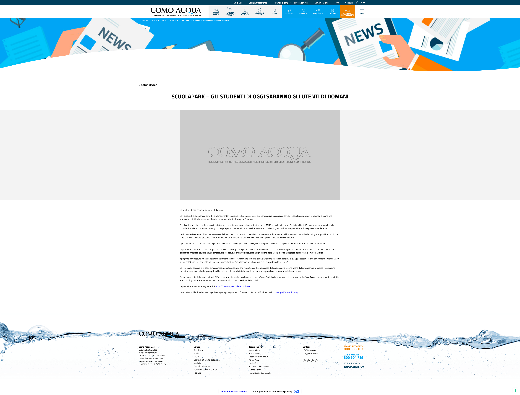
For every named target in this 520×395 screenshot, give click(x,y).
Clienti (196, 356)
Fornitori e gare (281, 2)
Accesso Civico (254, 350)
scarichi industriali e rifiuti (230, 14)
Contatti (349, 2)
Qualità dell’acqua (202, 366)
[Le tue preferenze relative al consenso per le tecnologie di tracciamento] (515, 390)
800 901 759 (353, 357)
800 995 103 (353, 349)
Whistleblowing (254, 353)
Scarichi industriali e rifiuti (205, 369)
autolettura (318, 13)
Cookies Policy (253, 363)
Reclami (333, 13)
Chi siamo (237, 2)
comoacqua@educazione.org (285, 292)
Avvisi (274, 13)
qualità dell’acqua (245, 14)
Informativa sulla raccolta (234, 391)
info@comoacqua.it (310, 350)
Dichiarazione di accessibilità (259, 366)
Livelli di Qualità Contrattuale (259, 372)
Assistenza (289, 13)
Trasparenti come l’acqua (258, 356)
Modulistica (303, 13)
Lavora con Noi (301, 2)
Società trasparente (258, 2)
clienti (215, 14)
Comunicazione (321, 2)
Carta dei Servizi (254, 369)
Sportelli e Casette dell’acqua (207, 359)
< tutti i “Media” (148, 85)
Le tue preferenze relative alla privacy (272, 391)
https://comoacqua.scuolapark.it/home (233, 286)
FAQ (337, 2)
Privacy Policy (253, 359)
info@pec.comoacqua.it (312, 353)
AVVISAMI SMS (355, 367)
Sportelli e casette (259, 14)
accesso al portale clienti (347, 14)
